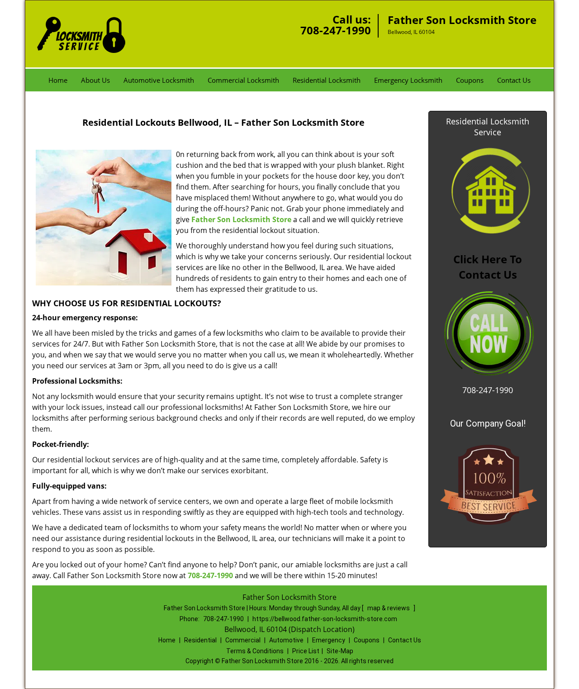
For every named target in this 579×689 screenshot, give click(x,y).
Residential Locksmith (327, 80)
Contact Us (514, 80)
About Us (95, 80)
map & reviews (389, 608)
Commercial (243, 640)
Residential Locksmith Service (487, 127)
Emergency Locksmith (408, 80)
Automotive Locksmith (158, 80)
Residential (200, 640)
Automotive (286, 640)
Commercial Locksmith (243, 80)
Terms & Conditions (255, 651)
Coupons (470, 80)
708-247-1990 (335, 30)
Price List (305, 651)
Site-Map (340, 651)
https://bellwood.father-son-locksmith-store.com (324, 618)
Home (57, 80)
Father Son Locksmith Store (241, 219)
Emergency (328, 640)
